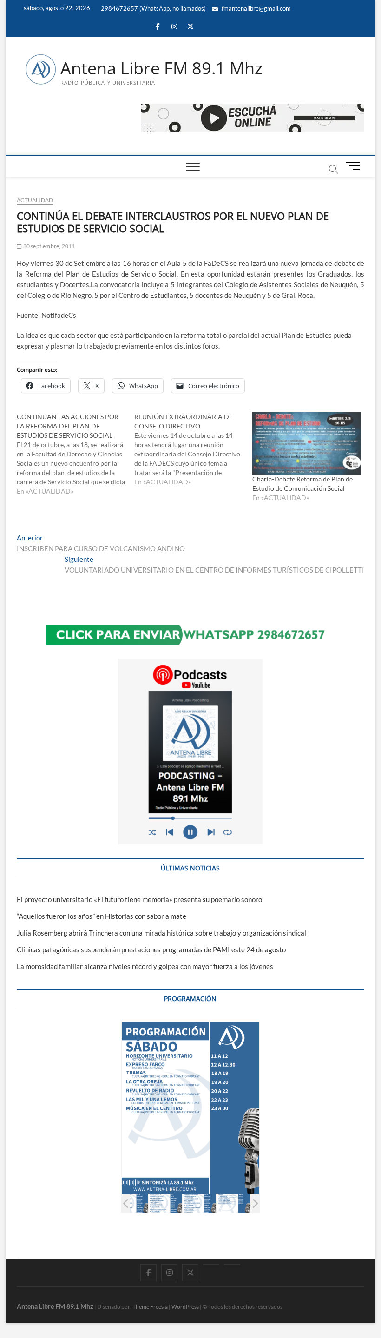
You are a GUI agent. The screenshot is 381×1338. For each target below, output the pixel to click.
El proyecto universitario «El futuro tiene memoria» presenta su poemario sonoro (139, 899)
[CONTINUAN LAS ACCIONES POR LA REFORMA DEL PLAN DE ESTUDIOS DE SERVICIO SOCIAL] (75, 454)
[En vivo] (232, 1264)
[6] (233, 1203)
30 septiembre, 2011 (48, 246)
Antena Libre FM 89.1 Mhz (161, 68)
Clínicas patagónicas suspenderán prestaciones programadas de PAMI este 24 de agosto (151, 949)
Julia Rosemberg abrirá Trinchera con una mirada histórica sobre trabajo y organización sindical (161, 933)
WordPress (185, 1306)
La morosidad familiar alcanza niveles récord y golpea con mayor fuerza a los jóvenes (145, 966)
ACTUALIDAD (35, 200)
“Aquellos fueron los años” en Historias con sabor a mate (101, 916)
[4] (165, 1203)
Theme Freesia (150, 1306)
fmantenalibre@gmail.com (255, 8)
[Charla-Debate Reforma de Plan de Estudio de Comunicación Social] (306, 443)
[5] (199, 1203)
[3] (131, 1203)
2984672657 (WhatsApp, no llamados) (152, 8)
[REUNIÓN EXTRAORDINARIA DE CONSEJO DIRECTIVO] (193, 449)
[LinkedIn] (211, 1264)
